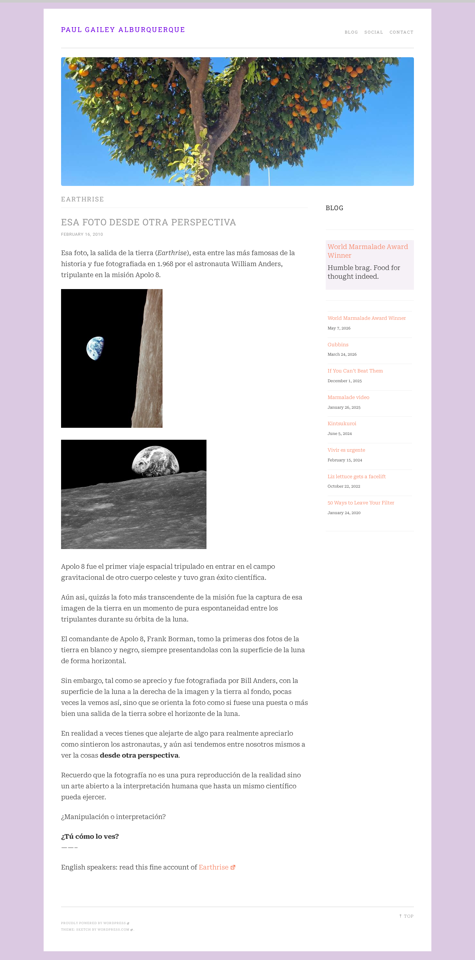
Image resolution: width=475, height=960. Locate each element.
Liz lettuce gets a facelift (357, 477)
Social (374, 32)
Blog (351, 32)
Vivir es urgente (346, 450)
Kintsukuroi (342, 423)
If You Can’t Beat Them (355, 371)
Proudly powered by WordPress (93, 923)
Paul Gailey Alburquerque (123, 29)
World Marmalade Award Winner (367, 318)
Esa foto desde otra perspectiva (149, 222)
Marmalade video (348, 397)
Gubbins (338, 345)
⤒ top (406, 916)
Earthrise (213, 867)
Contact (402, 32)
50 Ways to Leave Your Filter (361, 503)
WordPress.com (114, 929)
